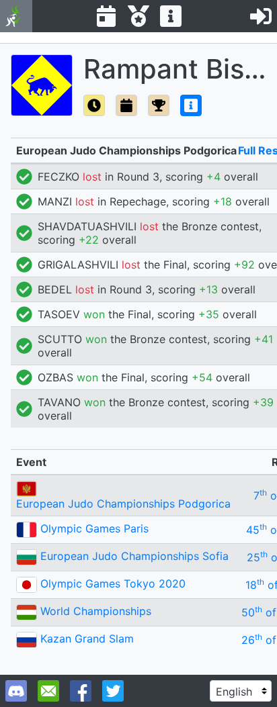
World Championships (95, 611)
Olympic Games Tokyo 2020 (113, 583)
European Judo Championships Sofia (134, 556)
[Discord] (16, 691)
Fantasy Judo (16, 16)
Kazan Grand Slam (87, 638)
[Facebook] (81, 691)
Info (171, 16)
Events (106, 16)
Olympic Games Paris (94, 528)
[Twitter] (113, 691)
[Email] (48, 691)
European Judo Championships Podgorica (123, 503)
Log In (261, 16)
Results (138, 16)
